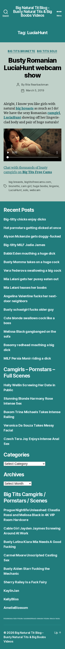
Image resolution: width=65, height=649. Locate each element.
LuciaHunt (15, 190)
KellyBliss (11, 599)
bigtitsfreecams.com (37, 182)
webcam (35, 190)
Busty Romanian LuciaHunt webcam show (32, 67)
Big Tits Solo (47, 51)
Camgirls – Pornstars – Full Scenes (29, 372)
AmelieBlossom (16, 608)
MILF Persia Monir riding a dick (27, 358)
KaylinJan (11, 591)
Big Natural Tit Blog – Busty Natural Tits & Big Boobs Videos (25, 637)
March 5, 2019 (35, 90)
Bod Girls (15, 618)
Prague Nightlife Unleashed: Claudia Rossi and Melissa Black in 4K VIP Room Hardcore (32, 515)
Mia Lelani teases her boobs (25, 287)
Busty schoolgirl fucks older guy (29, 309)
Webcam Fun (52, 618)
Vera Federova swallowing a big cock (32, 270)
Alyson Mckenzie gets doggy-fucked (32, 236)
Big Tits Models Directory (8, 618)
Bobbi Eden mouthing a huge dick (29, 253)
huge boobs (40, 186)
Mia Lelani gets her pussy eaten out (31, 279)
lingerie (54, 186)
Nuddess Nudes (40, 618)
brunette (14, 186)
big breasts (16, 182)
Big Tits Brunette (21, 51)
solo (25, 190)
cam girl (26, 186)
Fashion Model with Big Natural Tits (29, 618)
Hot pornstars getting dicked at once (32, 228)
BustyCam (58, 618)
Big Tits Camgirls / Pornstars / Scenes (25, 497)
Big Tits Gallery (20, 618)
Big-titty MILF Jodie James (24, 245)
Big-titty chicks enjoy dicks (25, 219)
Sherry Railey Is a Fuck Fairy (25, 582)
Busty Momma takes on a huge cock (31, 262)
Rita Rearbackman (36, 84)
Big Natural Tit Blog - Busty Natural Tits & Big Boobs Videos (32, 11)
